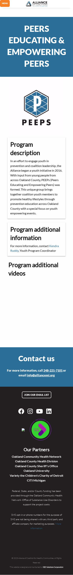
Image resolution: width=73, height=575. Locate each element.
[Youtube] (40, 411)
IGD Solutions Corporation (53, 567)
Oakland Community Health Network (36, 456)
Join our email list (36, 394)
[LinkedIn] (49, 411)
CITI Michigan (36, 480)
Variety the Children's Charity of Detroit (36, 475)
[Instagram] (31, 411)
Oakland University (37, 470)
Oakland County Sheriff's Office (36, 466)
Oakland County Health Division (36, 461)
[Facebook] (22, 411)
